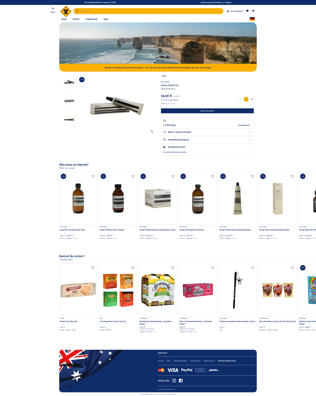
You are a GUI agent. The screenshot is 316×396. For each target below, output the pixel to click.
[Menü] (52, 8)
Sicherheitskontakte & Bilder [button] (175, 152)
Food (64, 19)
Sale (106, 19)
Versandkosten (180, 361)
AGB (169, 361)
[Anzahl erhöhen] (252, 99)
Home (161, 361)
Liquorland (91, 19)
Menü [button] (53, 12)
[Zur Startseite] (66, 16)
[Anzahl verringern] (240, 99)
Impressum (195, 361)
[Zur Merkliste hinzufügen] (93, 176)
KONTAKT (162, 353)
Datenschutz (209, 361)
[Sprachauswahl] (252, 19)
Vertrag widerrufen (227, 361)
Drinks (76, 19)
